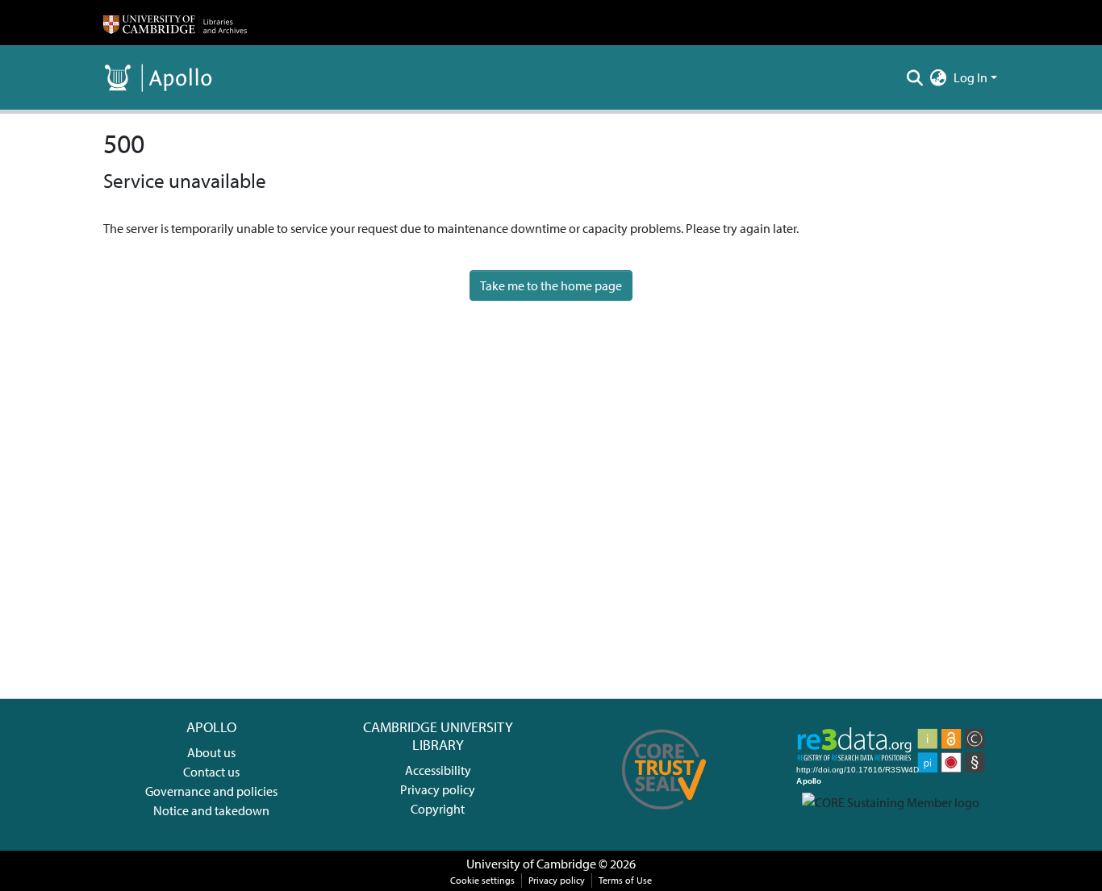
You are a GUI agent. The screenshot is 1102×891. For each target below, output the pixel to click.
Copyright (438, 809)
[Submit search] (915, 77)
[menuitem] (939, 77)
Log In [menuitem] (970, 77)
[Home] (175, 22)
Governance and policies (211, 791)
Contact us (211, 772)
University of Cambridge (531, 864)
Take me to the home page (551, 285)
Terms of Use (625, 880)
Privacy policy (437, 789)
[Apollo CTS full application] (664, 815)
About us (211, 752)
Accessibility (438, 770)
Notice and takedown (211, 810)
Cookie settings (482, 880)
